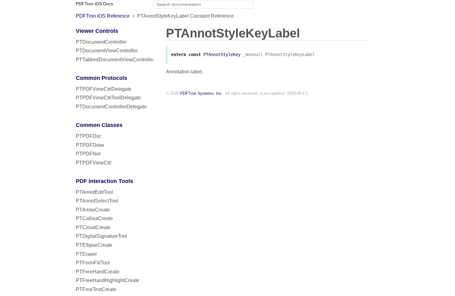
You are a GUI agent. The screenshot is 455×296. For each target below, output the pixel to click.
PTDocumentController (101, 42)
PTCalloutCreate (94, 218)
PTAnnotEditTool (94, 192)
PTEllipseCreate (94, 245)
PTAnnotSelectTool (97, 200)
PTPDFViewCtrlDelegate (104, 89)
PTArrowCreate (93, 209)
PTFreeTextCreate (96, 289)
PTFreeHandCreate (97, 271)
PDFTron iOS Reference (103, 16)
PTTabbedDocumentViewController (115, 59)
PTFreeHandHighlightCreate (107, 280)
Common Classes (99, 125)
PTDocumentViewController (107, 50)
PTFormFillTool (93, 262)
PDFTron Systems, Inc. (201, 93)
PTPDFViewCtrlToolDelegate (108, 97)
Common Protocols (101, 78)
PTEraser (86, 254)
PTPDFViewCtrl (93, 162)
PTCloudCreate (93, 227)
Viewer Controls (97, 31)
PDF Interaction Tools (104, 181)
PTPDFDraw (90, 145)
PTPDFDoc (89, 136)
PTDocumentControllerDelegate (111, 106)
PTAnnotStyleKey (221, 54)
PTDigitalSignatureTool (101, 236)
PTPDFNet (88, 153)
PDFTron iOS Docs (94, 4)
